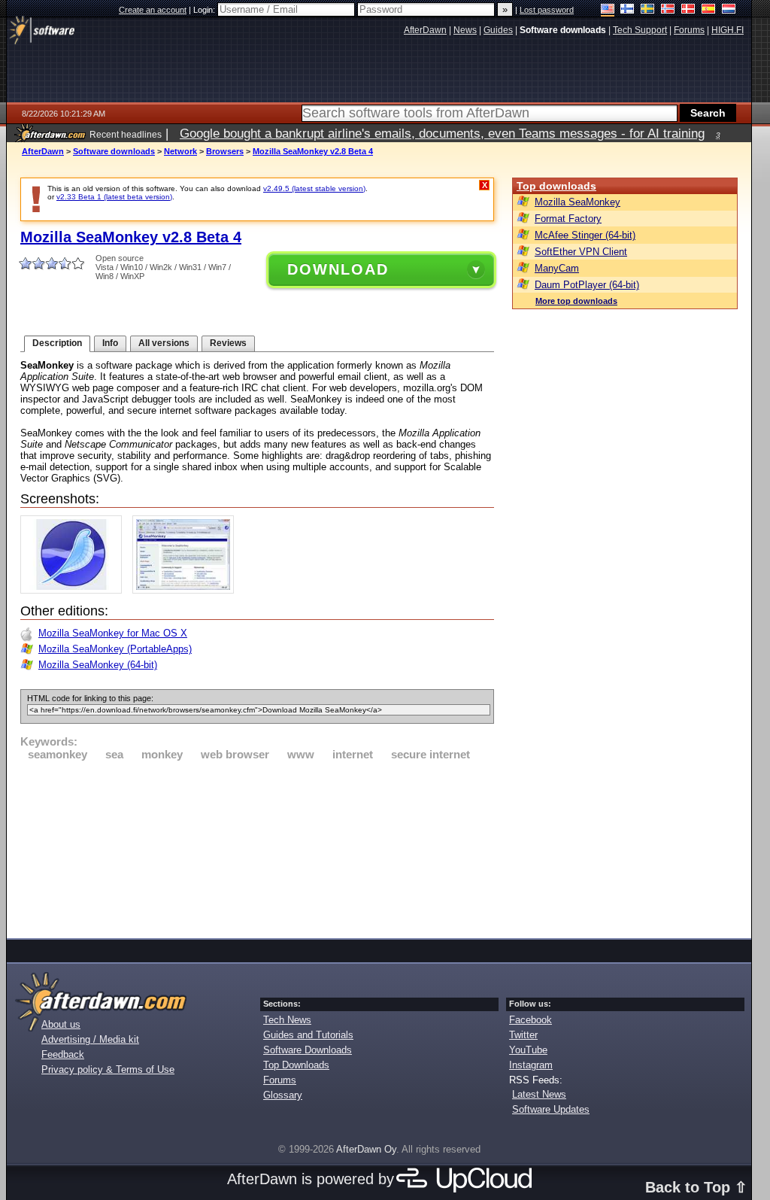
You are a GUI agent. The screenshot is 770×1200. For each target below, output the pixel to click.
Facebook (530, 1019)
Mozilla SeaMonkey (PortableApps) (115, 649)
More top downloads (576, 300)
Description (57, 343)
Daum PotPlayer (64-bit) (587, 284)
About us (60, 1024)
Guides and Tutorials (308, 1035)
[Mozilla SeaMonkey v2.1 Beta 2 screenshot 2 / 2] (186, 590)
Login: (205, 9)
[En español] (709, 10)
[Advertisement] (257, 847)
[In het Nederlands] (729, 10)
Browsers (225, 151)
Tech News (287, 1019)
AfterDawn (43, 151)
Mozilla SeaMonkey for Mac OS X (112, 633)
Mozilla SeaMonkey (577, 202)
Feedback (62, 1054)
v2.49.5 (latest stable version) (314, 188)
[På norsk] (668, 10)
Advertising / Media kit (90, 1039)
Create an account (152, 9)
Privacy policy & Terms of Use (107, 1069)
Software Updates (551, 1109)
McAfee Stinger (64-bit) (585, 235)
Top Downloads (296, 1065)
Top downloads (556, 186)
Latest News (539, 1094)
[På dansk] (688, 10)
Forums (279, 1080)
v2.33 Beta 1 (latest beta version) (114, 197)
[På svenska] (648, 10)
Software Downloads (307, 1050)
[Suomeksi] (627, 10)
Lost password (547, 9)
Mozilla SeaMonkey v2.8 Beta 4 (313, 151)
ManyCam (557, 268)
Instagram (531, 1065)
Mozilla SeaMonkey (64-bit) (97, 664)
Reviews (228, 343)
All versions (163, 343)
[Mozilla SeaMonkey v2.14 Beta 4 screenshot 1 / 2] (74, 590)
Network (180, 151)
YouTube (528, 1050)
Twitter (523, 1035)
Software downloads (114, 151)
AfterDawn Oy (366, 1149)
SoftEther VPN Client (581, 251)
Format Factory (568, 218)
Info (110, 343)
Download (338, 269)
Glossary (282, 1095)
